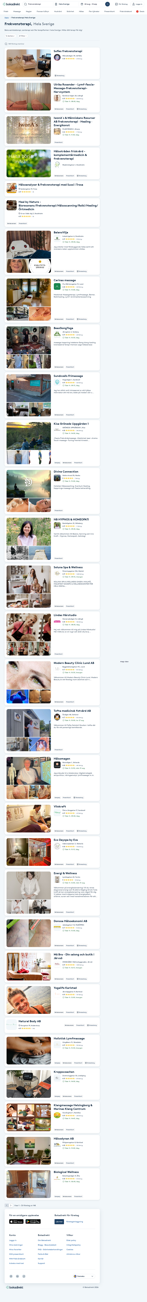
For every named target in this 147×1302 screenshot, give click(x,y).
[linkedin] (17, 1276)
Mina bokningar (16, 1245)
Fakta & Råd (43, 1254)
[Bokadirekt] (11, 4)
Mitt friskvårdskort (17, 1259)
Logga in (13, 1240)
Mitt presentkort (16, 1254)
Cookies (69, 1249)
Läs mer (59, 1222)
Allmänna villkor (73, 1254)
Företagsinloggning (74, 1222)
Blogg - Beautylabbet (47, 1245)
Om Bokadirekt (44, 1240)
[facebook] (24, 1276)
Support (41, 1263)
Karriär (41, 1259)
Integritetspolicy (73, 1245)
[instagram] (11, 1276)
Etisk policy (71, 1240)
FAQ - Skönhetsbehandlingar (50, 1249)
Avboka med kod (16, 1263)
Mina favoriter (15, 1249)
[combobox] (38, 4)
